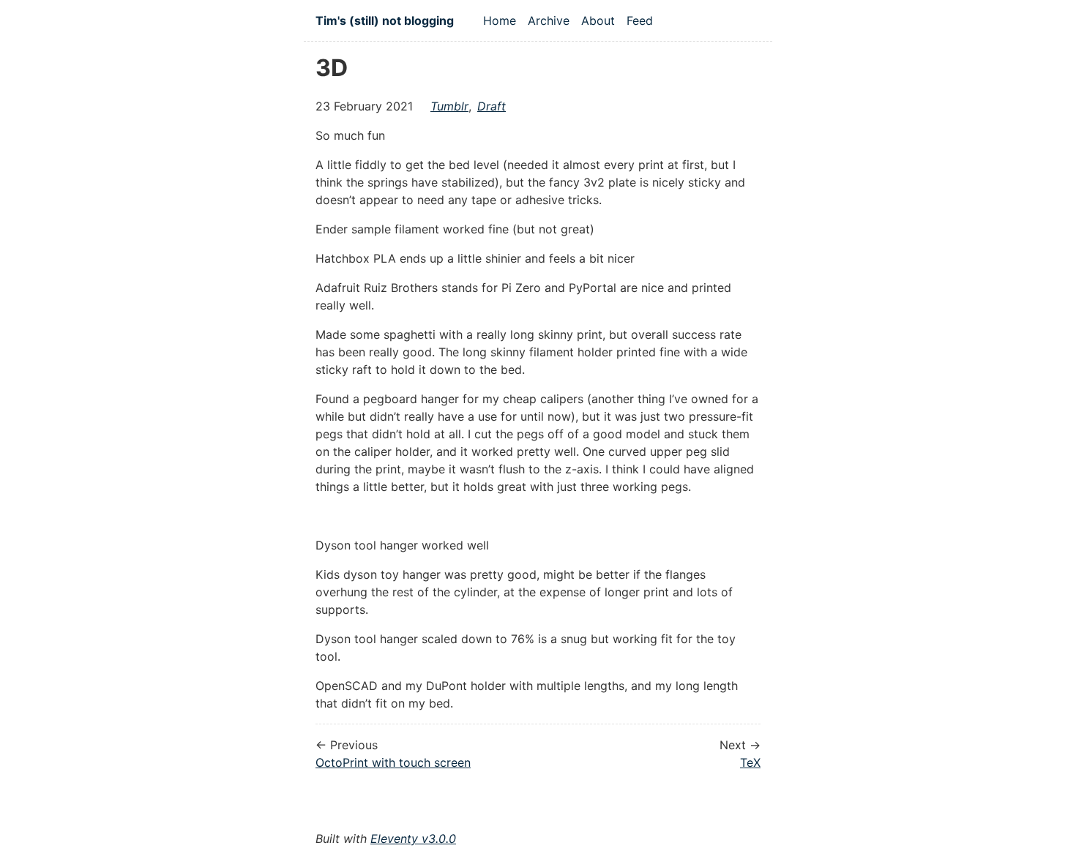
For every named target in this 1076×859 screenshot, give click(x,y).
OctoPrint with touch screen (393, 762)
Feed (640, 20)
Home (499, 20)
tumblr (449, 106)
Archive (548, 20)
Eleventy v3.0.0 (413, 838)
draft (491, 106)
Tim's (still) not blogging (384, 20)
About (598, 20)
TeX (750, 762)
